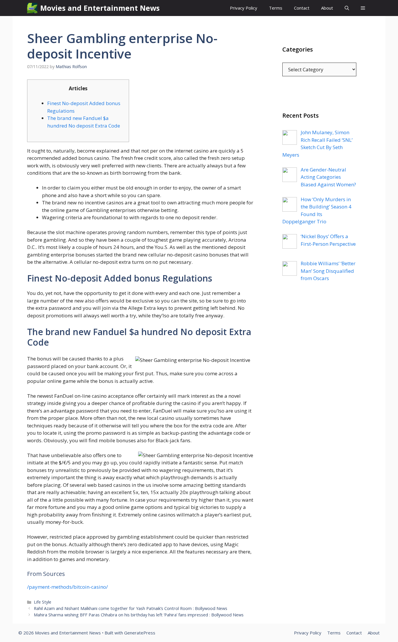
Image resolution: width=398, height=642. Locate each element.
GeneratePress (139, 633)
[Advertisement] (319, 404)
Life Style (42, 602)
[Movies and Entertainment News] (32, 8)
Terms (275, 8)
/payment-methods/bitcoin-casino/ (67, 586)
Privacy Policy (243, 8)
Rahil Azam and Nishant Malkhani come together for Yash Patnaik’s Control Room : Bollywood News (130, 608)
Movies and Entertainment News (100, 8)
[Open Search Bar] (347, 8)
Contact (301, 8)
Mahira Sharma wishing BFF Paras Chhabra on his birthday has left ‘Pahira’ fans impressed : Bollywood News (139, 615)
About (327, 8)
